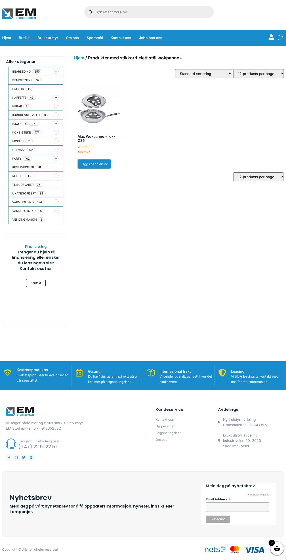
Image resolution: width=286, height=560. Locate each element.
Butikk (24, 38)
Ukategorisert (24, 193)
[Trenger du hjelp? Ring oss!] (11, 444)
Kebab (17, 106)
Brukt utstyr (48, 38)
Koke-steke (21, 132)
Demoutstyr (22, 80)
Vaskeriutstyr (24, 211)
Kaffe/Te (19, 97)
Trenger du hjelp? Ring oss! (38, 441)
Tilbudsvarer (23, 184)
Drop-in (18, 89)
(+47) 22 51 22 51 (37, 446)
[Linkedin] (31, 457)
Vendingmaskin (24, 219)
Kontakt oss (121, 38)
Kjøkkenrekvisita (26, 115)
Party (16, 158)
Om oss (72, 38)
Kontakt (36, 283)
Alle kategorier (21, 61)
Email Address (218, 499)
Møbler (18, 141)
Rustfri (18, 176)
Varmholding (23, 202)
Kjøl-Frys (20, 123)
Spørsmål (95, 38)
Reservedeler (23, 167)
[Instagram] (16, 457)
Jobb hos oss (150, 38)
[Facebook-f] (9, 457)
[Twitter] (24, 457)
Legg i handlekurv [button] (94, 164)
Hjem (6, 38)
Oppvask (19, 150)
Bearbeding (21, 71)
